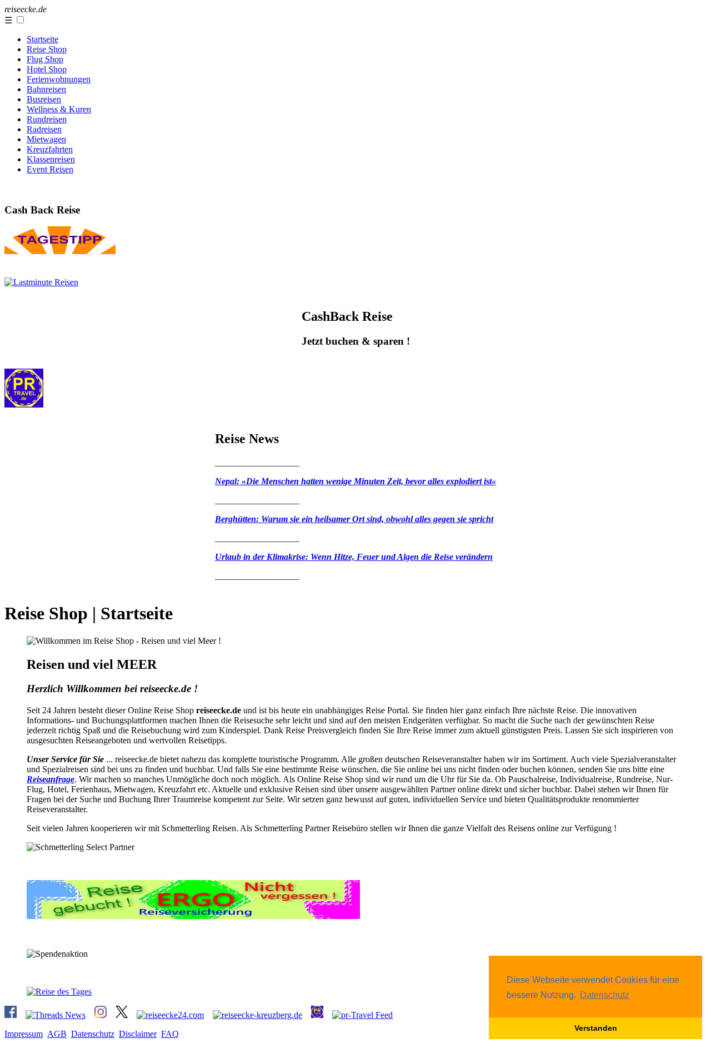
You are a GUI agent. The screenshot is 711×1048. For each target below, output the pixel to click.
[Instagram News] (100, 1015)
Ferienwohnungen (59, 79)
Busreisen (44, 99)
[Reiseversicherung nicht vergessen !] (193, 916)
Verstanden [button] (595, 1028)
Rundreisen (47, 119)
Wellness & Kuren (59, 109)
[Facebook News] (10, 1015)
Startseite (42, 39)
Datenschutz (92, 1034)
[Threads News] (56, 1015)
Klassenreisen (51, 159)
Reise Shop (47, 49)
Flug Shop (45, 59)
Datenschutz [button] (604, 995)
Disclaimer (138, 1034)
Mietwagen (46, 139)
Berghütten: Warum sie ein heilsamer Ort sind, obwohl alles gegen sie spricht (354, 519)
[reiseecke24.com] (170, 1015)
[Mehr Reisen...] (23, 404)
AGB (57, 1034)
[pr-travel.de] (317, 1015)
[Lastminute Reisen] (41, 282)
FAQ (170, 1034)
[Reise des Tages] (60, 251)
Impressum (23, 1034)
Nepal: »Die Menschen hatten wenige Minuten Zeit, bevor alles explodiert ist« (355, 481)
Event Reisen (50, 169)
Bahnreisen (46, 89)
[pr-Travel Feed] (362, 1015)
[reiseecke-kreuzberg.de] (257, 1015)
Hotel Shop (47, 69)
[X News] (122, 1015)
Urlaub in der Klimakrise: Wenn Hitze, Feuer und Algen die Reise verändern (354, 557)
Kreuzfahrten (50, 149)
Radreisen (44, 129)
